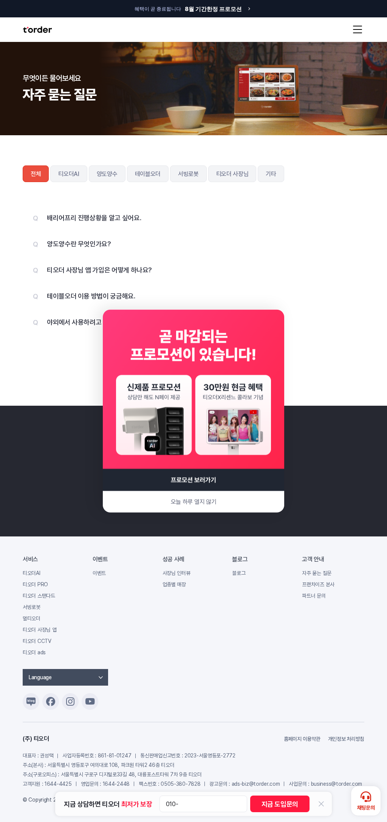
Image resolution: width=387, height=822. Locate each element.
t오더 (37, 29)
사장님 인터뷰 (176, 573)
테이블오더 (148, 174)
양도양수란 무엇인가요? (79, 244)
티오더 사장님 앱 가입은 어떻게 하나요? (99, 270)
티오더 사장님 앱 (39, 630)
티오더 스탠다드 (39, 596)
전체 (36, 174)
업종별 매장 (174, 584)
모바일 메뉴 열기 (357, 29)
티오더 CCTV (37, 641)
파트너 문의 (313, 596)
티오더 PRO (35, 584)
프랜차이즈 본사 (318, 584)
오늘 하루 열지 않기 (193, 501)
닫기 (321, 803)
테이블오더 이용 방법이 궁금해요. (91, 296)
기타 (271, 174)
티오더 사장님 (232, 174)
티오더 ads (34, 652)
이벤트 (99, 573)
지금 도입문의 (280, 804)
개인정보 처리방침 (346, 739)
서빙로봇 (188, 174)
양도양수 (107, 174)
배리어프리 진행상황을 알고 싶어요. (94, 218)
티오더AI (68, 174)
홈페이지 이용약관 (302, 739)
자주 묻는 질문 (316, 573)
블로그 (238, 573)
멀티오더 (31, 618)
